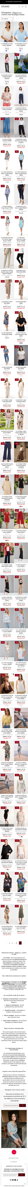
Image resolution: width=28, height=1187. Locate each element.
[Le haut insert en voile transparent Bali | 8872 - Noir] (21, 343)
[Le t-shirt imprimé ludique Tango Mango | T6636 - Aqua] (7, 182)
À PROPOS (13, 1161)
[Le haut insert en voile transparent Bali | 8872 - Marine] (20, 343)
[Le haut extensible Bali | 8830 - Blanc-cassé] (7, 375)
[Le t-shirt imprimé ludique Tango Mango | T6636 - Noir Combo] (6, 182)
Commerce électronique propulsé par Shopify (14, 1185)
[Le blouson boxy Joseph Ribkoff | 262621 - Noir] (21, 836)
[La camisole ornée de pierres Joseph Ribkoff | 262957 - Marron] (6, 705)
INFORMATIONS (14, 1158)
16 (16, 943)
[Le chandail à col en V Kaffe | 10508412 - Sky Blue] (6, 50)
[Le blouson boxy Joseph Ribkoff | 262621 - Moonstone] (20, 836)
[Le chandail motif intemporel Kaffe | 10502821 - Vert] (6, 83)
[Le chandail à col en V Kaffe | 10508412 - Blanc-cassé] (7, 50)
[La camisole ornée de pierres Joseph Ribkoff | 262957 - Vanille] (7, 705)
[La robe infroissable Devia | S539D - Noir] (20, 506)
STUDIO (5, 6)
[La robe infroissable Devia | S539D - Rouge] (21, 506)
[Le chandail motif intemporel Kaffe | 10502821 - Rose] (7, 83)
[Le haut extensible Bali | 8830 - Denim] (6, 375)
